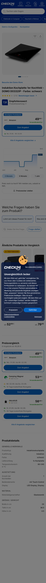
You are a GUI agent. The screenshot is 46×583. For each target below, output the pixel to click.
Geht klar (33, 310)
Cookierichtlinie (9, 317)
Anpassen (13, 310)
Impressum (38, 317)
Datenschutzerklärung (11, 314)
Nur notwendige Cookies (33, 267)
